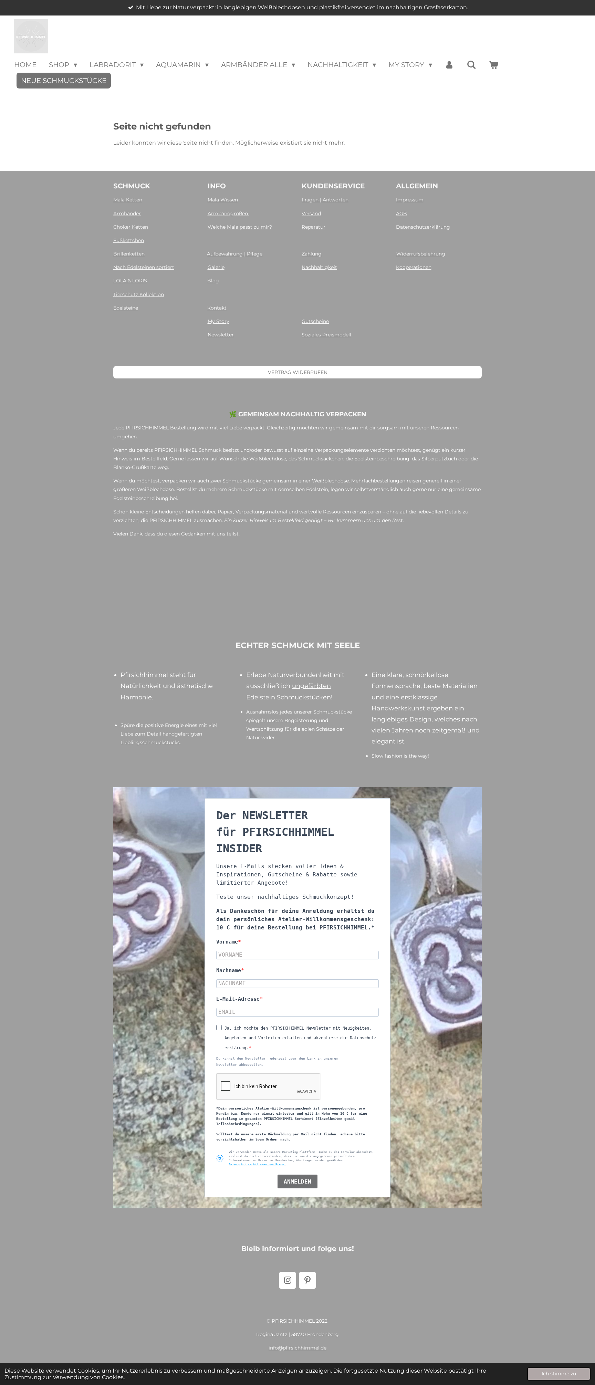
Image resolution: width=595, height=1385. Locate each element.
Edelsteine (125, 308)
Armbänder (127, 213)
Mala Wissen (223, 200)
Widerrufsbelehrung (420, 254)
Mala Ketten (127, 200)
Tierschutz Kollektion (138, 294)
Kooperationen (413, 267)
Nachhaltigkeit (319, 267)
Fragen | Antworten (325, 200)
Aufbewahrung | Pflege (234, 254)
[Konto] (449, 65)
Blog (213, 281)
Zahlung (312, 254)
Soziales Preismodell (326, 335)
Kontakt (217, 308)
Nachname (228, 970)
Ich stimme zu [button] (559, 1374)
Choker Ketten (130, 227)
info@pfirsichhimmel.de (297, 1348)
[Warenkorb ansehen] (493, 65)
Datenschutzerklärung (423, 227)
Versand (311, 213)
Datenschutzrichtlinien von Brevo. (257, 1164)
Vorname (227, 942)
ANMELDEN (297, 1181)
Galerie (216, 267)
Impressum (410, 200)
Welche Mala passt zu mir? (240, 227)
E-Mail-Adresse (238, 999)
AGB (401, 213)
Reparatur (313, 227)
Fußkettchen (128, 240)
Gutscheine (315, 321)
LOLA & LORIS (130, 281)
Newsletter (221, 335)
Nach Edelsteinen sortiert (143, 267)
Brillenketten (129, 254)
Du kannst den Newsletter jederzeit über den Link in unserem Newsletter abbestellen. (277, 1061)
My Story (218, 321)
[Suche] (471, 65)
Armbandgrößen (228, 213)
